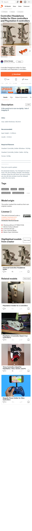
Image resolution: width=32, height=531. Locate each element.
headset (21, 189)
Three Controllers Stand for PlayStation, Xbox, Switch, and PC (14, 367)
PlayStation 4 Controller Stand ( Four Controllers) (15, 336)
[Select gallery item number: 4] (18, 395)
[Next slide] (29, 51)
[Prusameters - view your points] (21, 2)
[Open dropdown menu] (30, 16)
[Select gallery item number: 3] (17, 364)
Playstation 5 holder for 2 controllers (15, 305)
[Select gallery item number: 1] (14, 364)
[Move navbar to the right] (30, 6)
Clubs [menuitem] (20, 6)
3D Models (4, 11)
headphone (5, 189)
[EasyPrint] (17, 1)
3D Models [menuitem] (8, 6)
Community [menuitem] (27, 6)
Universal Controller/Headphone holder (14, 268)
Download (17, 74)
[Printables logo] (2, 6)
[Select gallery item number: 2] (15, 395)
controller (13, 189)
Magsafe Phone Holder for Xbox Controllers (13, 398)
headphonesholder (18, 193)
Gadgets (13, 11)
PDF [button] (28, 104)
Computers (20, 11)
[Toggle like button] (4, 272)
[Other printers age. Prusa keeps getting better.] (16, 90)
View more (27, 240)
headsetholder (6, 193)
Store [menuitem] (14, 6)
